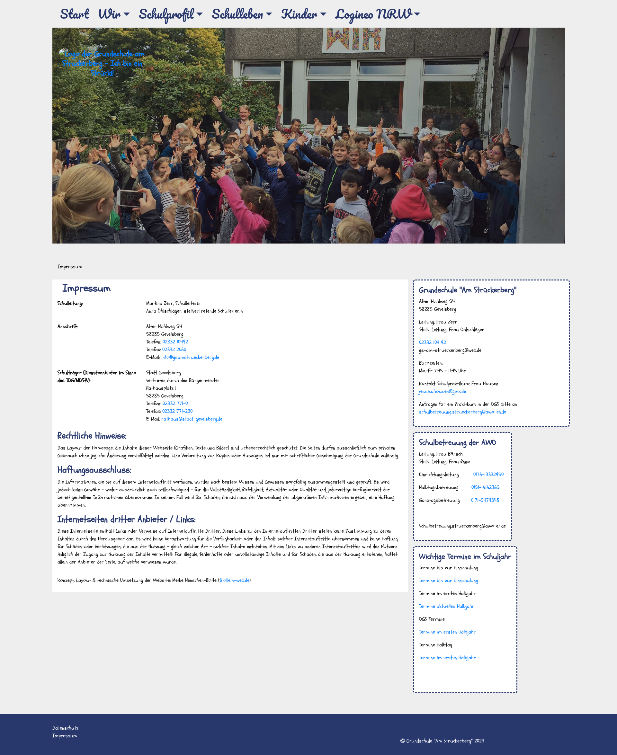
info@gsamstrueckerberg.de (190, 357)
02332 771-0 (175, 403)
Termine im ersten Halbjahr (447, 631)
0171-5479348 (485, 500)
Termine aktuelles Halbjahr (446, 606)
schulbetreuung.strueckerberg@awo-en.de (462, 411)
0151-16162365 (485, 487)
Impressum (64, 735)
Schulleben (237, 14)
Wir (109, 14)
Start (74, 14)
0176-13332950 (488, 474)
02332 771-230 (177, 411)
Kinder (299, 14)
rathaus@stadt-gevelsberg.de (191, 418)
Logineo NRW (373, 14)
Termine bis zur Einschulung (448, 580)
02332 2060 (174, 349)
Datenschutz (65, 728)
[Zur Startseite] (102, 63)
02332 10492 (175, 341)
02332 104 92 (432, 342)
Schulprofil (166, 14)
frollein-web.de (234, 580)
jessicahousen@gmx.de (442, 391)
